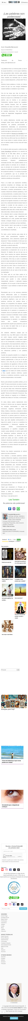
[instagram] (6, 869)
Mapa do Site (4, 946)
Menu (4, 2)
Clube (2, 926)
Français (3, 963)
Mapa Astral (4, 919)
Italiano (3, 960)
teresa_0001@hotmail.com (8, 62)
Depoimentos (4, 939)
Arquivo (3, 950)
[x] (14, 869)
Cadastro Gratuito (5, 943)
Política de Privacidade (20, 1009)
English (3, 958)
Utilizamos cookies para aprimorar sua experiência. (13, 1016)
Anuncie (3, 951)
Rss (2, 948)
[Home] (14, 887)
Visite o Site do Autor (9, 526)
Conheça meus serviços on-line (11, 521)
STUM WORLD (8, 49)
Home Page (4, 916)
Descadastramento (6, 945)
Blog (2, 928)
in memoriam (14, 1002)
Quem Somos (4, 936)
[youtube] (2, 869)
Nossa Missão (5, 938)
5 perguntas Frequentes (9, 523)
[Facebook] (10, 869)
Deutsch (3, 962)
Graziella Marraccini (11, 47)
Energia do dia (5, 917)
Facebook (10, 524)
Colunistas (4, 941)
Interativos (4, 922)
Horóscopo (4, 921)
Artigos (3, 924)
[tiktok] (18, 869)
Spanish (3, 957)
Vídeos (3, 929)
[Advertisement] (14, 653)
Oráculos (3, 931)
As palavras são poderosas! (14, 503)
